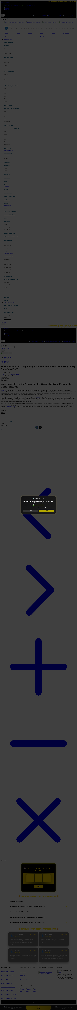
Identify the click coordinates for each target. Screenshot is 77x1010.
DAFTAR (47, 510)
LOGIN (30, 510)
